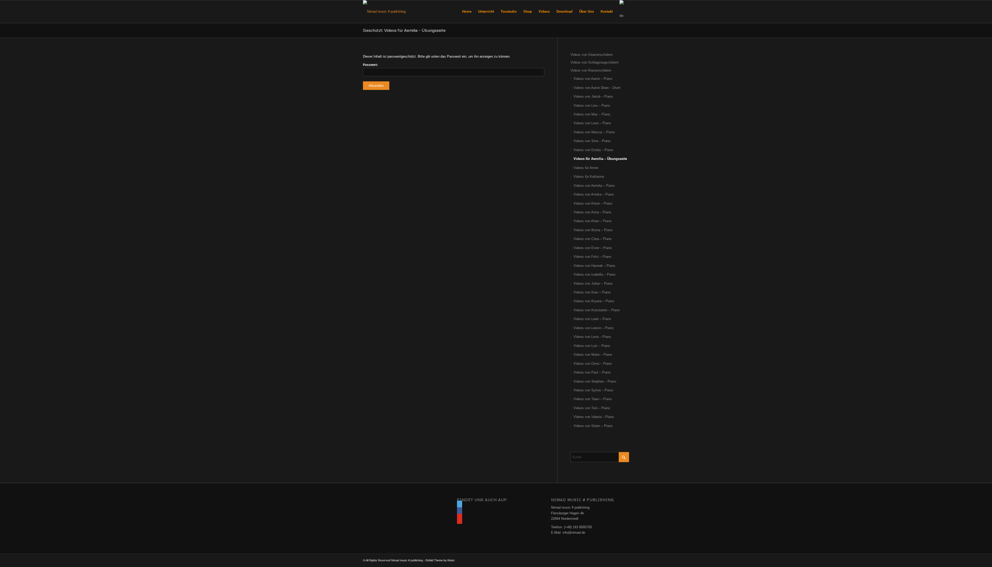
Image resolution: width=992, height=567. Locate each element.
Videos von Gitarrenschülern (591, 55)
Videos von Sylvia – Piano (593, 390)
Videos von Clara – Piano (592, 239)
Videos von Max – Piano (592, 114)
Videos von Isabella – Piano (594, 274)
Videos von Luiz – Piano (592, 346)
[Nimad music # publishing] (384, 11)
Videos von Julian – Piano (593, 283)
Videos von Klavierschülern (590, 70)
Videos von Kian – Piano (592, 292)
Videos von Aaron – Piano (593, 79)
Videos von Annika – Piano (594, 194)
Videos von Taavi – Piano (593, 399)
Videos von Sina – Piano (592, 141)
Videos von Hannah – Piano (594, 266)
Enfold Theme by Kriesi (439, 560)
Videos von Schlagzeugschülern (594, 62)
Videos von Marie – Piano (593, 354)
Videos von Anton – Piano (593, 203)
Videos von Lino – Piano (592, 105)
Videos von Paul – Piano (592, 372)
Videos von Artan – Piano (592, 221)
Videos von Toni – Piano (592, 408)
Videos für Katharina (589, 176)
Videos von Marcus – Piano (594, 132)
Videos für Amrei (586, 168)
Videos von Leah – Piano (592, 319)
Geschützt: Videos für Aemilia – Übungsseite (404, 30)
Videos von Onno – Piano (593, 364)
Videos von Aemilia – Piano (594, 186)
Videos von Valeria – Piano (594, 417)
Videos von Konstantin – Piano (597, 310)
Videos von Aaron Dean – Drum (597, 88)
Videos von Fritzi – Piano (592, 257)
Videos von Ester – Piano (593, 248)
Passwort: (370, 65)
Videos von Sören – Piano (593, 426)
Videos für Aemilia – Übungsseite (600, 159)
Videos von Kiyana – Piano (594, 301)
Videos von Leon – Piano (592, 123)
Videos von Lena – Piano (592, 337)
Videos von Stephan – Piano (595, 381)
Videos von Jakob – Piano (593, 96)
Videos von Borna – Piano (593, 230)
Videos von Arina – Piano (592, 212)
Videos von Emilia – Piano (593, 150)
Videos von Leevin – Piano (594, 328)
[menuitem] (467, 11)
